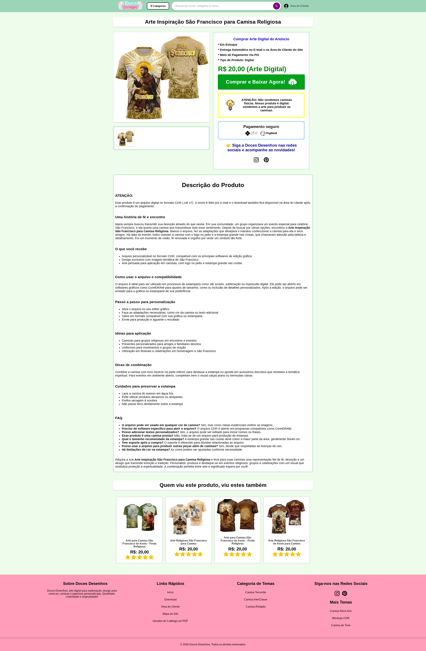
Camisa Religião (256, 606)
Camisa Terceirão (255, 592)
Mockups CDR (340, 618)
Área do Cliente (170, 606)
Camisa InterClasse (255, 599)
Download (170, 599)
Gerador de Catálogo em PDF (170, 621)
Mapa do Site (170, 613)
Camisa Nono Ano (341, 611)
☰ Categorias (158, 5)
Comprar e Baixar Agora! (255, 82)
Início (170, 592)
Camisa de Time (340, 625)
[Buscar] (276, 5)
